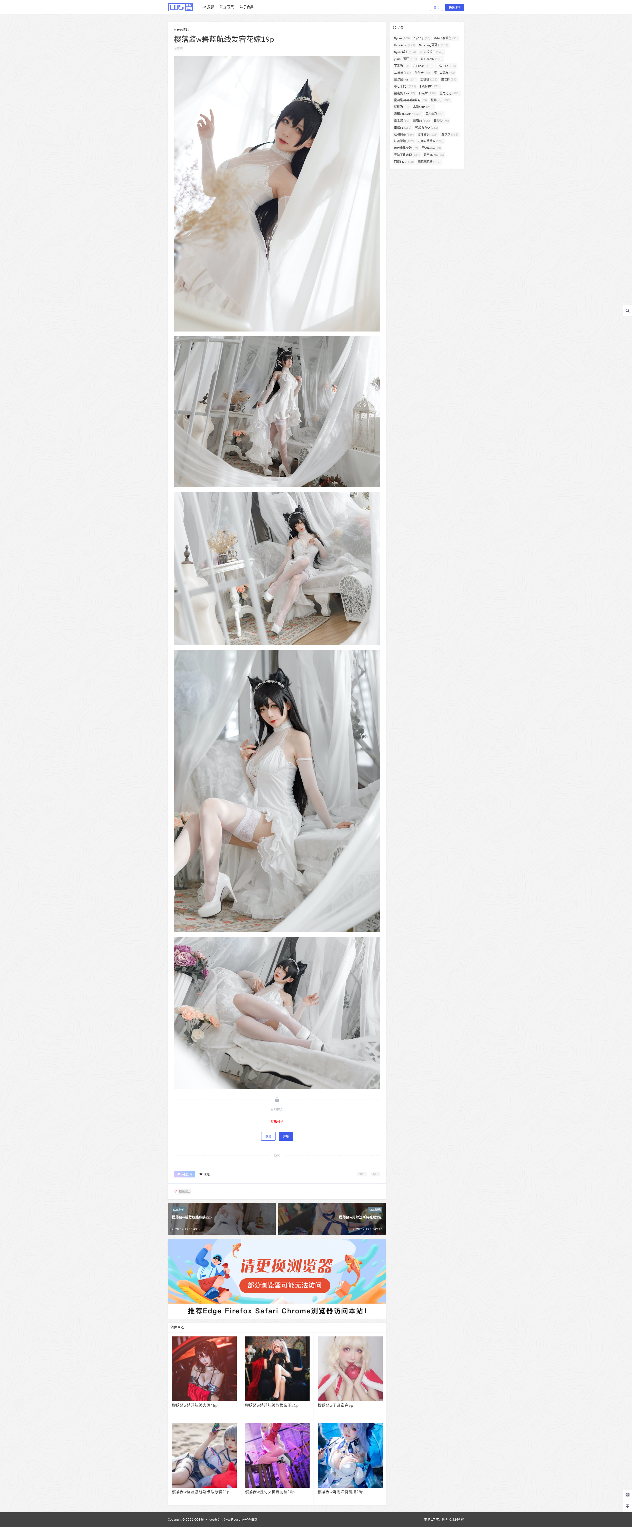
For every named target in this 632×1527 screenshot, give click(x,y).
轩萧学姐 (404, 141)
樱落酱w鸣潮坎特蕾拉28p (340, 1491)
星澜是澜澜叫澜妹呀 (410, 100)
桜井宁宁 (441, 100)
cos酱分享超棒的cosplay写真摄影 (233, 1519)
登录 (436, 7)
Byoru (402, 38)
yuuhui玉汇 (405, 59)
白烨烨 (441, 120)
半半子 (422, 72)
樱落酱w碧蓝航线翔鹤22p (192, 1217)
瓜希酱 (401, 120)
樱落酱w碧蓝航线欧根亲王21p (271, 1405)
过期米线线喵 (430, 141)
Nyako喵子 (405, 52)
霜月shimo (434, 155)
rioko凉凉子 (431, 52)
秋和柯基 (404, 134)
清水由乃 (434, 114)
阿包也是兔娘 (406, 148)
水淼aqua (423, 107)
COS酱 (199, 1519)
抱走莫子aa (404, 93)
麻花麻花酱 (429, 162)
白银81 (402, 127)
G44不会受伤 (446, 38)
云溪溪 (402, 72)
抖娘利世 (430, 86)
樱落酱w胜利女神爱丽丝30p (270, 1491)
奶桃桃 (428, 79)
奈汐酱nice (405, 79)
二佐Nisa (446, 66)
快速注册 (455, 7)
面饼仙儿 (404, 162)
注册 (286, 1136)
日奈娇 (427, 93)
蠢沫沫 (449, 134)
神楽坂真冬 (426, 127)
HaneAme (404, 45)
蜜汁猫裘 (427, 134)
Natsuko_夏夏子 (433, 45)
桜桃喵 (401, 107)
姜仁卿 (448, 79)
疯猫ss (421, 120)
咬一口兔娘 (444, 72)
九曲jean (423, 66)
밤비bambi (431, 59)
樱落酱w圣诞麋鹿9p (335, 1405)
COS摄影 (183, 30)
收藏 (207, 1174)
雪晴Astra (431, 148)
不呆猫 (401, 66)
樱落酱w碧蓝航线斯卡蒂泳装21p (200, 1491)
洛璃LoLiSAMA (407, 114)
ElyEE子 (422, 38)
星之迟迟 (449, 93)
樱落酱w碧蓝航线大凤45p (194, 1405)
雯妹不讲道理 (407, 155)
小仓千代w (405, 86)
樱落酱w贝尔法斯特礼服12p (360, 1217)
